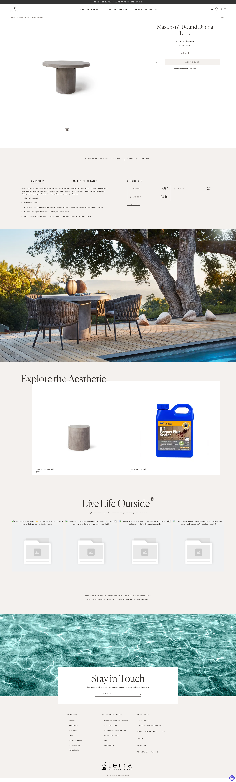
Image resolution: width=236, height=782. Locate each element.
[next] (122, 74)
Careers (72, 720)
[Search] (212, 9)
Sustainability (74, 730)
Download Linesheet (139, 158)
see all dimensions (133, 205)
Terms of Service (75, 740)
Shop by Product (90, 9)
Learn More (193, 68)
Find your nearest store (151, 731)
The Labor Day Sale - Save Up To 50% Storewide (118, 2)
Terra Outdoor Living (121, 775)
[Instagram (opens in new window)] (152, 752)
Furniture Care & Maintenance (116, 720)
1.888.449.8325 (145, 720)
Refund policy (74, 750)
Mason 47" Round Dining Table (34, 17)
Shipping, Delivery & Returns (115, 730)
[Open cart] (225, 9)
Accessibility (109, 745)
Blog (71, 735)
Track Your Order (111, 725)
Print (222, 17)
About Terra (73, 725)
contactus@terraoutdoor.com (150, 725)
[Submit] (140, 693)
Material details (85, 181)
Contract (142, 745)
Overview (37, 181)
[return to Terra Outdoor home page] (14, 9)
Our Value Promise (185, 45)
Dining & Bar (19, 17)
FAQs (106, 740)
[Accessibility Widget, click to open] (232, 778)
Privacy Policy (74, 745)
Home (12, 17)
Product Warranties (111, 735)
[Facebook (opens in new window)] (157, 752)
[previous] (11, 74)
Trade (140, 738)
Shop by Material (117, 9)
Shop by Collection (146, 9)
